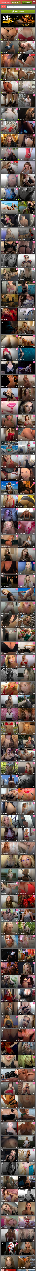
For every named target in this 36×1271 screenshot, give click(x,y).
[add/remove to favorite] (2, 29)
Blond (3, 6)
